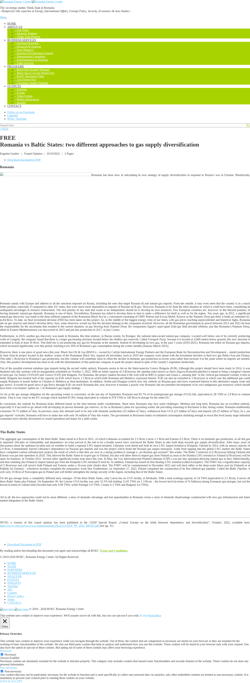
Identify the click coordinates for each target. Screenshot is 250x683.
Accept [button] (143, 615)
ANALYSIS (14, 576)
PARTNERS (14, 569)
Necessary (10, 654)
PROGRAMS (15, 66)
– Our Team (22, 30)
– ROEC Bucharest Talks (29, 76)
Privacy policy (15, 596)
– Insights (20, 102)
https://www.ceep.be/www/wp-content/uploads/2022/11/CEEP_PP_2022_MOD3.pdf (49, 525)
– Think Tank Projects (27, 36)
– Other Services (24, 63)
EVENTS (13, 579)
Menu (3, 17)
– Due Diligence (24, 49)
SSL (9, 589)
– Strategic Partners (26, 33)
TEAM (11, 566)
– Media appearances (27, 99)
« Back (4, 128)
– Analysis (21, 89)
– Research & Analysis (28, 46)
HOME (11, 23)
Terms (10, 599)
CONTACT (14, 106)
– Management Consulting (30, 56)
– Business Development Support (34, 53)
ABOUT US (14, 26)
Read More (154, 615)
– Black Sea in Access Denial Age (34, 73)
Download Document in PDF (24, 544)
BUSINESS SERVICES (21, 40)
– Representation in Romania (31, 59)
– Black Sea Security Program (32, 69)
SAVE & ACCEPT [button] (11, 681)
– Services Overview (27, 43)
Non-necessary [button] (8, 667)
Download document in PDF (24, 159)
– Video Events (23, 96)
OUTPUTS (14, 86)
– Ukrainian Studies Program (31, 82)
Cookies (12, 592)
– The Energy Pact (25, 79)
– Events (20, 92)
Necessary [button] (6, 650)
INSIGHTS (14, 582)
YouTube (12, 586)
